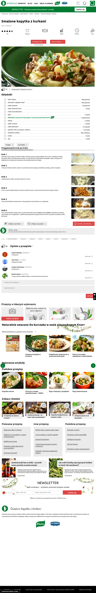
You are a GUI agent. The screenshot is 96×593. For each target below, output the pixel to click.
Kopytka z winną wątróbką (76, 435)
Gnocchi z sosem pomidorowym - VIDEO (34, 392)
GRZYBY (23, 239)
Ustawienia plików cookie (10, 591)
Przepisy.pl (4, 14)
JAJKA (48, 239)
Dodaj (90, 296)
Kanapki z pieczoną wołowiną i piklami (46, 452)
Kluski (31, 14)
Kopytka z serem (73, 430)
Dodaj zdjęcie (12, 319)
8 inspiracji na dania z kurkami (11, 417)
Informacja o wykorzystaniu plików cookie (60, 589)
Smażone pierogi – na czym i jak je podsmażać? (36, 416)
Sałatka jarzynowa (10, 441)
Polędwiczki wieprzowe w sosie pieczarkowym (59, 355)
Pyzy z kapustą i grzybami (59, 391)
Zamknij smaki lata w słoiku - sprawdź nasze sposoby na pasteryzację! (26, 463)
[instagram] (95, 298)
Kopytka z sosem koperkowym (78, 449)
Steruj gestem (14, 224)
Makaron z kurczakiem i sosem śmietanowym (15, 436)
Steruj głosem (37, 224)
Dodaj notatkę (84, 224)
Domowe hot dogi (10, 453)
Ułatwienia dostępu (85, 589)
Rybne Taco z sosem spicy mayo (47, 430)
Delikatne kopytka (74, 439)
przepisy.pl (8, 25)
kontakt (6, 589)
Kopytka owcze (8, 391)
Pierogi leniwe (72, 444)
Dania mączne (24, 14)
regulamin (17, 589)
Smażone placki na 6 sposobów (82, 417)
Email (8, 145)
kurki (55, 239)
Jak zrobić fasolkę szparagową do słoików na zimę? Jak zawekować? (75, 463)
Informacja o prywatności (34, 589)
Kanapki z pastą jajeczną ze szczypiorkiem (13, 447)
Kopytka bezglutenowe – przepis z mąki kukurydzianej (59, 416)
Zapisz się (72, 493)
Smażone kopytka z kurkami (33, 355)
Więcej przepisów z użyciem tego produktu (17, 331)
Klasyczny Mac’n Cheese (13, 430)
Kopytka (36, 14)
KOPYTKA (64, 239)
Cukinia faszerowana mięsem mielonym (46, 445)
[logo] (9, 3)
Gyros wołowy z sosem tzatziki (46, 435)
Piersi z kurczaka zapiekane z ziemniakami (82, 355)
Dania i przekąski (14, 14)
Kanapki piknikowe (42, 439)
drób (40, 239)
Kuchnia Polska (12, 239)
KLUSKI (73, 239)
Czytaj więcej (21, 475)
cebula (32, 239)
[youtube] (95, 294)
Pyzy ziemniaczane (79, 391)
